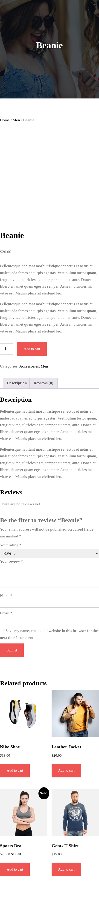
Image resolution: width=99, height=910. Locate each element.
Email (6, 613)
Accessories (29, 366)
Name (6, 596)
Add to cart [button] (15, 770)
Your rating (10, 545)
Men (16, 120)
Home (5, 120)
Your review (11, 561)
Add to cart (32, 349)
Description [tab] (17, 383)
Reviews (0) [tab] (43, 383)
